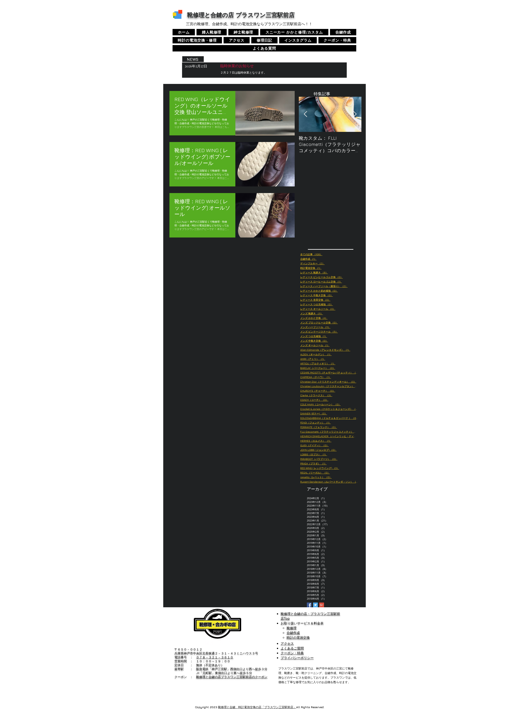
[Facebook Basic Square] (309, 605)
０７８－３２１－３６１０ (214, 657)
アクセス (287, 643)
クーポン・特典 (292, 653)
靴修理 (292, 628)
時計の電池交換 (298, 637)
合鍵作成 (293, 632)
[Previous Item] (305, 114)
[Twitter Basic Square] (315, 605)
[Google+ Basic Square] (321, 605)
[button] (298, 40)
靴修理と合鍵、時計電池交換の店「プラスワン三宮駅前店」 (257, 707)
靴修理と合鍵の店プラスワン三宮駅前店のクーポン (231, 677)
